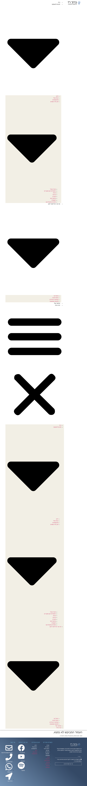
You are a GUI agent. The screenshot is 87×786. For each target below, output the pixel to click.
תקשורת (54, 200)
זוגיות (54, 193)
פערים (54, 196)
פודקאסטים (55, 100)
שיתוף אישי (53, 198)
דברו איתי (57, 305)
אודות (48, 745)
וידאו (57, 96)
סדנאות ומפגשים (54, 301)
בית (59, 2)
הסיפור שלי (57, 303)
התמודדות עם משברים (50, 191)
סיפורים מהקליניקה (51, 202)
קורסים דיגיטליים (54, 299)
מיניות (54, 194)
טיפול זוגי (56, 296)
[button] (34, 365)
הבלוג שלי (56, 98)
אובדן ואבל (53, 189)
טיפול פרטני (55, 297)
